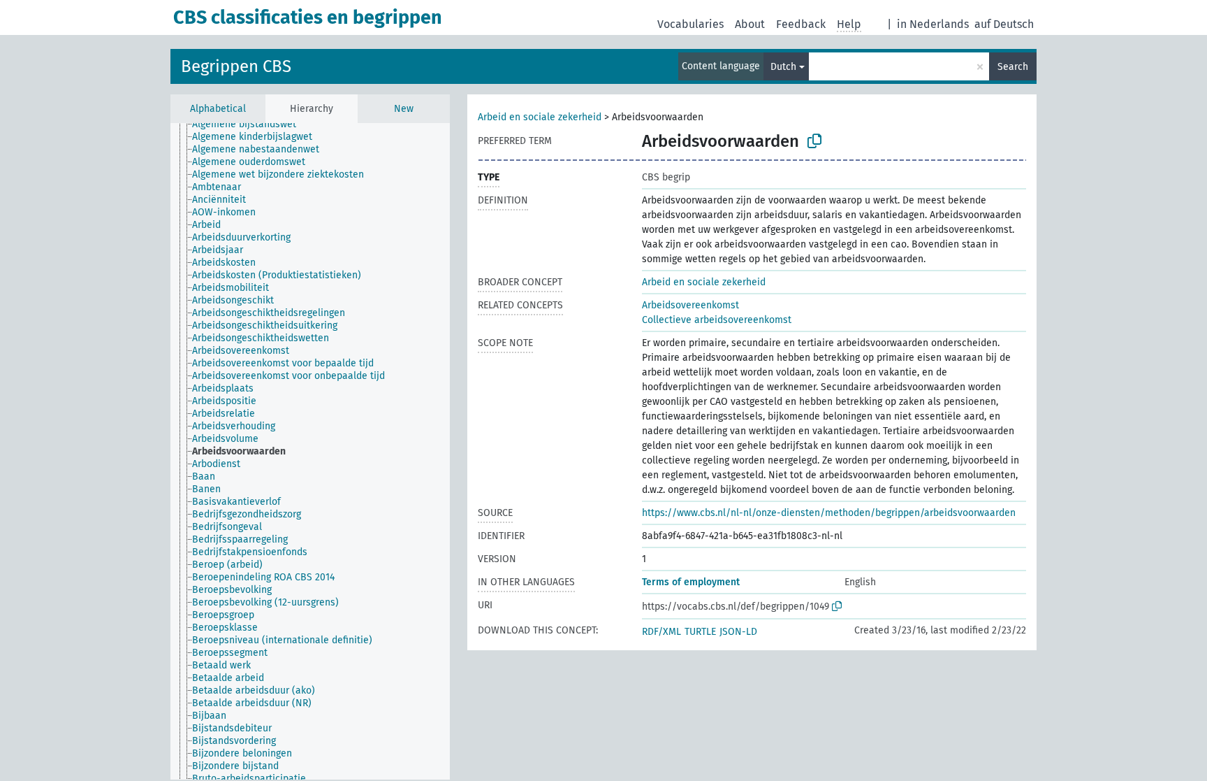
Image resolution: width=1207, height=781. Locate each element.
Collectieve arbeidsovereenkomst (716, 320)
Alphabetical (218, 109)
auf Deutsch (1004, 24)
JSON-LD (738, 632)
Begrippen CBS (236, 66)
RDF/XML (661, 632)
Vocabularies (690, 24)
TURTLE (700, 632)
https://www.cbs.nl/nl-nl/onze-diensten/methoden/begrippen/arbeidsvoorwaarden (829, 513)
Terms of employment (691, 582)
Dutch (783, 67)
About (750, 24)
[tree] (310, 451)
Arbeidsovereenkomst (690, 305)
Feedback (801, 24)
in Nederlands (933, 24)
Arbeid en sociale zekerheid (539, 117)
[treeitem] (250, 124)
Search (1012, 67)
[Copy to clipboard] (814, 141)
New (404, 109)
